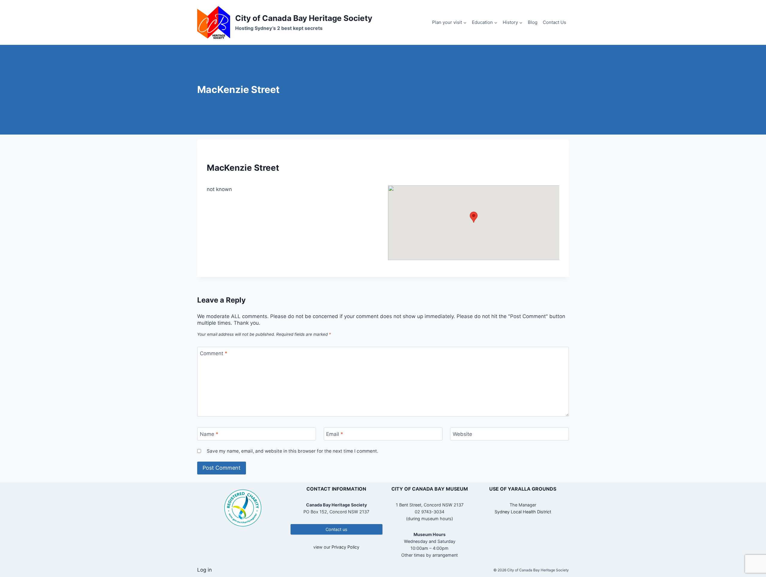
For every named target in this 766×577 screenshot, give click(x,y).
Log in (204, 570)
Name (209, 434)
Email (334, 434)
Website (462, 434)
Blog (532, 22)
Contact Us (554, 22)
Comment (213, 353)
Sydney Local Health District (523, 511)
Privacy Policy (345, 546)
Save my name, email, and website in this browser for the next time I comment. (292, 451)
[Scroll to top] (751, 553)
